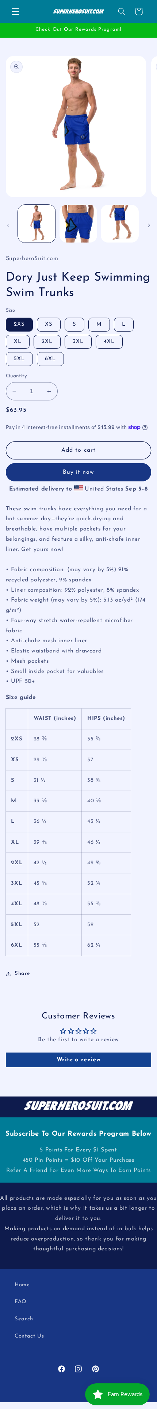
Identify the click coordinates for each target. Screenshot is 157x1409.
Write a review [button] (79, 1060)
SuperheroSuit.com (65, 1406)
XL (18, 341)
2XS (19, 324)
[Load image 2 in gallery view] (78, 224)
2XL (47, 341)
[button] (15, 11)
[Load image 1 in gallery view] (36, 224)
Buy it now (79, 472)
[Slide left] (8, 226)
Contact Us (29, 1336)
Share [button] (22, 973)
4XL (109, 341)
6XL (50, 359)
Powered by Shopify (108, 1406)
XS (49, 324)
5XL (19, 359)
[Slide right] (149, 226)
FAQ (21, 1302)
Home (22, 1285)
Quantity (16, 376)
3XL (78, 341)
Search (24, 1319)
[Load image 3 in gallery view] (119, 224)
